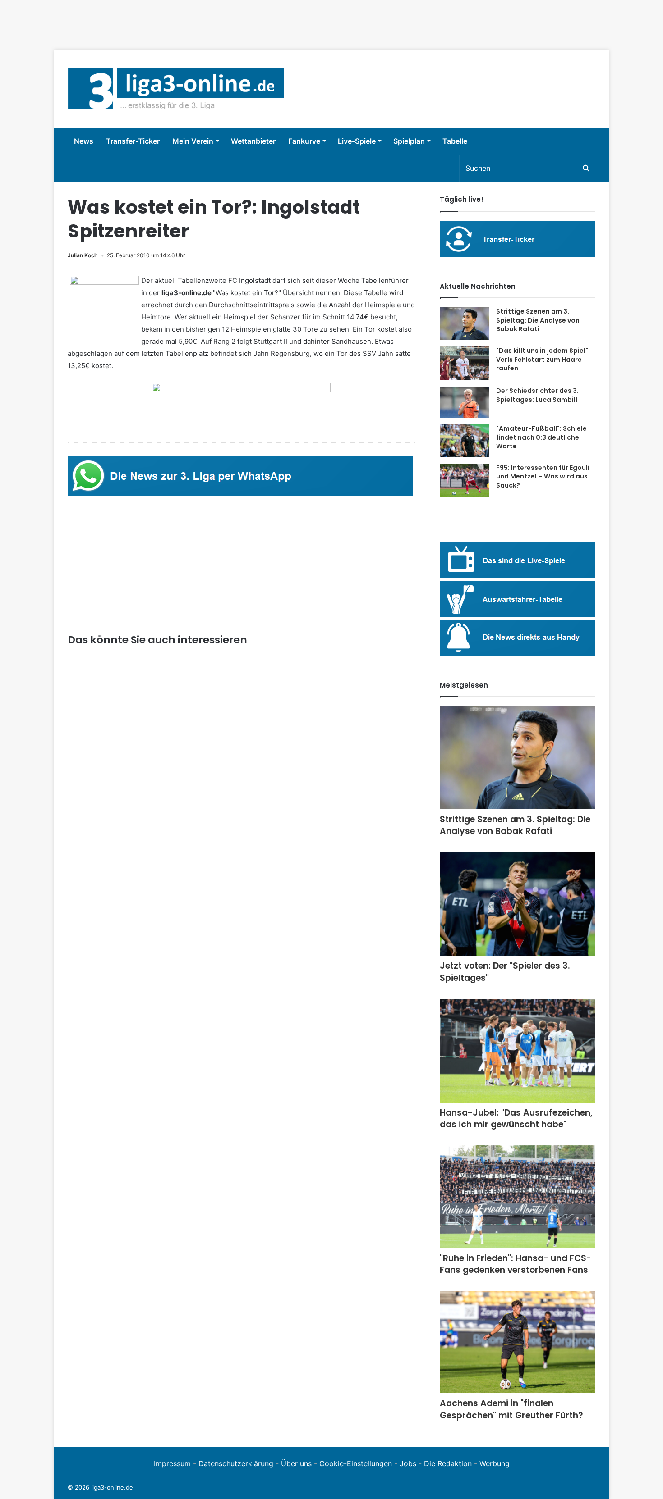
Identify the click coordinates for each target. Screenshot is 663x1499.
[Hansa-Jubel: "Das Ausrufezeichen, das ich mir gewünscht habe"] (517, 1051)
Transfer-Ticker (133, 141)
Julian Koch (82, 255)
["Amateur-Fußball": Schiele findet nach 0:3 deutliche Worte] (464, 440)
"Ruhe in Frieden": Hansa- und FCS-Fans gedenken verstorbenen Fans (515, 1264)
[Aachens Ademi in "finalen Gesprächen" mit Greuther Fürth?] (517, 1342)
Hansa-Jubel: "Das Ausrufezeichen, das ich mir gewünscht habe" (516, 1119)
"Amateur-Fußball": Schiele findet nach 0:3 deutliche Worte (541, 437)
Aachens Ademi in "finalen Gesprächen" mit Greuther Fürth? (511, 1409)
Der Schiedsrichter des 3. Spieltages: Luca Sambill (537, 395)
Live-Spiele (357, 141)
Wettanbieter (253, 141)
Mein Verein (192, 141)
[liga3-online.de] (176, 88)
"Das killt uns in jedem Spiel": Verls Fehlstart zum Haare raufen (543, 359)
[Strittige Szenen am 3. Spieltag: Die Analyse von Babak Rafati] (464, 323)
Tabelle (454, 141)
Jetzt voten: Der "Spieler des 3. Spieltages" (505, 972)
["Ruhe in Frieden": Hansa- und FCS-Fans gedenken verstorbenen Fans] (517, 1196)
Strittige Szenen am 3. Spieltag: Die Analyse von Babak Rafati (538, 320)
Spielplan (409, 141)
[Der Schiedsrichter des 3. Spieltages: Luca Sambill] (464, 402)
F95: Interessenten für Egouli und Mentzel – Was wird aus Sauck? (542, 476)
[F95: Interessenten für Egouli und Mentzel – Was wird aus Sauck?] (464, 480)
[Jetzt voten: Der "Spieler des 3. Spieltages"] (517, 904)
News (83, 141)
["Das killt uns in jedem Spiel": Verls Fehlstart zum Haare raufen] (464, 363)
